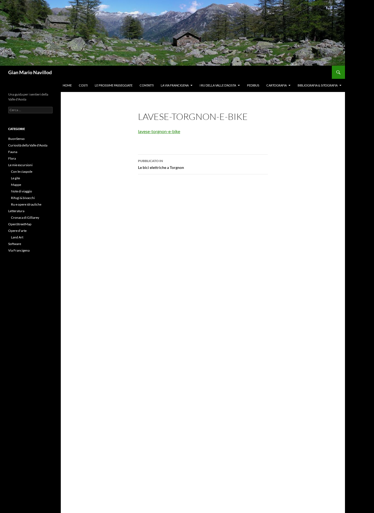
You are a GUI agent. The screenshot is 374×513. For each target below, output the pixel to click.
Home (67, 85)
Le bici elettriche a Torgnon (161, 164)
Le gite (15, 178)
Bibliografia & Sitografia (318, 85)
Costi (83, 85)
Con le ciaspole (21, 171)
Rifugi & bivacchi (23, 198)
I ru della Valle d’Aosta (218, 85)
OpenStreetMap (19, 224)
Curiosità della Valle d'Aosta (27, 145)
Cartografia (276, 85)
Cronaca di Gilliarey (25, 217)
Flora (12, 158)
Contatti (147, 85)
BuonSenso (16, 139)
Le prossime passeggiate (114, 85)
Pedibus (253, 85)
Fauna (12, 152)
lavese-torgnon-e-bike (159, 131)
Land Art (17, 237)
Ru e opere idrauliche (26, 204)
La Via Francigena (175, 85)
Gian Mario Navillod (30, 72)
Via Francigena (19, 250)
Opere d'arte (17, 231)
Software (14, 244)
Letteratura (16, 211)
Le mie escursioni (20, 165)
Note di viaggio (21, 191)
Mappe (16, 185)
